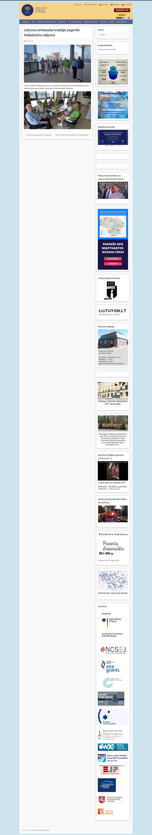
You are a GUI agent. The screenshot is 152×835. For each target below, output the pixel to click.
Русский (127, 4)
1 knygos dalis (103, 560)
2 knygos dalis (114, 560)
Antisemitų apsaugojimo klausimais (38, 135)
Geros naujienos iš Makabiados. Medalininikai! (72, 135)
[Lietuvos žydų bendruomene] (43, 15)
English (116, 4)
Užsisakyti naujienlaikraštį (107, 49)
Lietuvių (105, 4)
